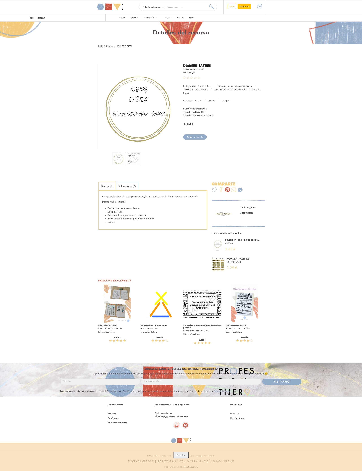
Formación (149, 18)
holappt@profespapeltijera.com (173, 416)
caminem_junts (196, 69)
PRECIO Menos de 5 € (197, 89)
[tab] (107, 186)
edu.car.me (152, 328)
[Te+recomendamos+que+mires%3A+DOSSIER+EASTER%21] (221, 190)
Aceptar (181, 455)
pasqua (226, 100)
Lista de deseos (237, 418)
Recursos (166, 18)
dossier (212, 100)
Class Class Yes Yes (113, 328)
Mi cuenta (234, 413)
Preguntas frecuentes (117, 422)
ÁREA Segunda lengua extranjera (235, 86)
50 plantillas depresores (154, 325)
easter (198, 100)
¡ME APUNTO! (281, 381)
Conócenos (113, 418)
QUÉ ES (133, 18)
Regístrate (244, 6)
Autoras (180, 18)
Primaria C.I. (205, 86)
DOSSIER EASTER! (197, 65)
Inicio (122, 18)
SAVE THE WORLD (107, 325)
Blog (191, 18)
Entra (232, 6)
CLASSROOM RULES (236, 325)
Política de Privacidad (222, 391)
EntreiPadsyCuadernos (199, 330)
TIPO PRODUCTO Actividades (230, 89)
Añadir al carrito (195, 137)
